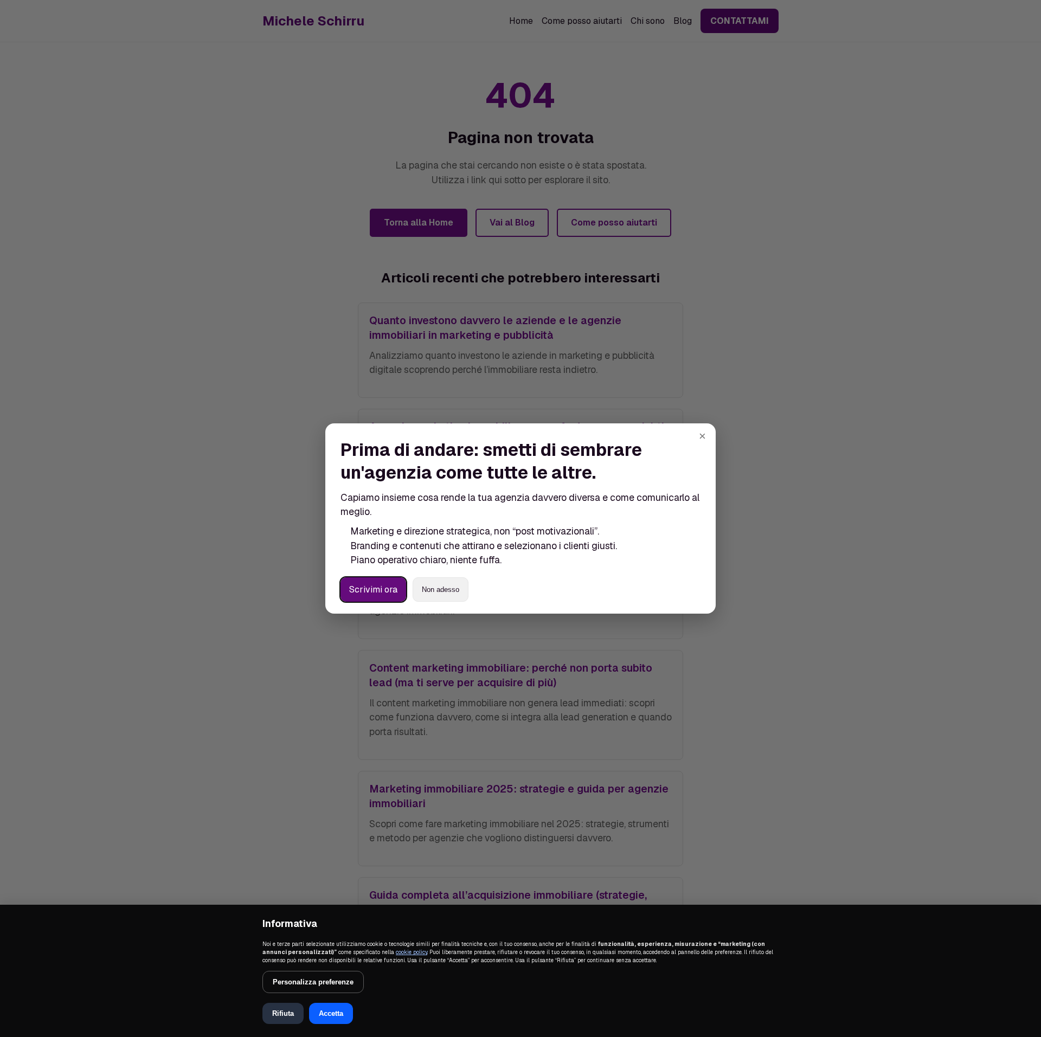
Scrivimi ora (373, 589)
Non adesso (440, 589)
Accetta (331, 1013)
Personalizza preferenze (313, 982)
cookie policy (411, 952)
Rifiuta (283, 1013)
